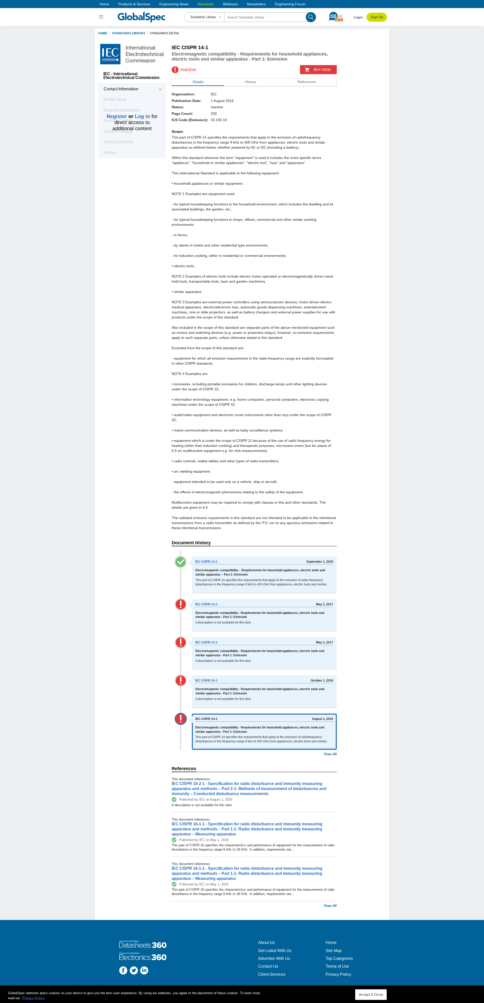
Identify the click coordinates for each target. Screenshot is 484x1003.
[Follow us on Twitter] (134, 971)
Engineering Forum (290, 4)
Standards (205, 4)
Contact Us (268, 966)
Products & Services (134, 4)
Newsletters (256, 4)
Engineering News (173, 4)
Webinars (230, 4)
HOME (102, 33)
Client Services (271, 974)
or (128, 116)
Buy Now (322, 70)
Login (358, 17)
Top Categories (339, 958)
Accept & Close (371, 994)
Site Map (334, 950)
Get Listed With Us (274, 950)
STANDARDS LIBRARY (128, 33)
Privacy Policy (338, 974)
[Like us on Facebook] (123, 971)
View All (330, 754)
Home (104, 4)
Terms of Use (337, 966)
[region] (242, 994)
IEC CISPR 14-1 (206, 561)
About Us (266, 942)
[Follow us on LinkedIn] (144, 971)
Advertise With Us (274, 958)
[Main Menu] (101, 17)
